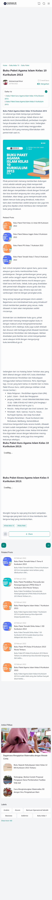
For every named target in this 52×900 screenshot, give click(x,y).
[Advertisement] (26, 34)
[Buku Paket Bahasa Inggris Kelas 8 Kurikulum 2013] (7, 241)
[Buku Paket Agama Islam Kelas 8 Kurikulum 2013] (7, 671)
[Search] (44, 3)
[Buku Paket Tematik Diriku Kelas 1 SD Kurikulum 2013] (7, 630)
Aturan (17, 810)
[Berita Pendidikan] (10, 3)
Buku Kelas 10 (9, 525)
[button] (43, 83)
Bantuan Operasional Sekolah (37, 810)
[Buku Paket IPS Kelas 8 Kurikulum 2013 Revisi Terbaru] (7, 651)
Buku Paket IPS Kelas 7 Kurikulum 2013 (28, 245)
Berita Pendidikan (39, 894)
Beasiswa (8, 816)
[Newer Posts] (48, 545)
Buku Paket (22, 525)
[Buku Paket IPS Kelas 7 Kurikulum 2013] (7, 252)
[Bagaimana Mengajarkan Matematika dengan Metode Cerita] (26, 752)
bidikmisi (24, 816)
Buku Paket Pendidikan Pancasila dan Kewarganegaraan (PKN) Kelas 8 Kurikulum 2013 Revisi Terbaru (29, 585)
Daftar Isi (8, 92)
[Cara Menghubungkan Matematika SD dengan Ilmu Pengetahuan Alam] (7, 796)
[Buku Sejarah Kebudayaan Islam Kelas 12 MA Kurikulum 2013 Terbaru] (7, 772)
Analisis (6, 810)
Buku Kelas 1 (42, 816)
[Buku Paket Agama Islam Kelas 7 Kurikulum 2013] (7, 609)
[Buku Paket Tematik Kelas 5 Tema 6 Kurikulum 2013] (7, 263)
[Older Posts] (3, 545)
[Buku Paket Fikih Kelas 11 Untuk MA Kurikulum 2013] (7, 230)
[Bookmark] (5, 534)
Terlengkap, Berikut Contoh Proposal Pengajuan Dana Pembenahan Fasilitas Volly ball (29, 780)
